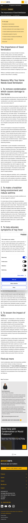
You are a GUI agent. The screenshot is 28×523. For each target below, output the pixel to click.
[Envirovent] (5, 2)
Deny (14, 287)
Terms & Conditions (4, 517)
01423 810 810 (7, 502)
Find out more (4, 41)
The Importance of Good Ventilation (15, 5)
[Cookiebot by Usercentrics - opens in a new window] (20, 235)
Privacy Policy (3, 515)
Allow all (14, 279)
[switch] (24, 261)
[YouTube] (6, 506)
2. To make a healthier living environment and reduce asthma (13, 31)
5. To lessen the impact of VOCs (7, 39)
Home (2, 5)
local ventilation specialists (18, 365)
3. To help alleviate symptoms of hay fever (9, 34)
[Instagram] (13, 506)
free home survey (5, 365)
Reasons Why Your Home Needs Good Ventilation (10, 26)
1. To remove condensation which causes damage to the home (13, 29)
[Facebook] (9, 506)
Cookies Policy (3, 519)
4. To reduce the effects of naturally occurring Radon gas (12, 36)
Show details (20, 275)
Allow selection (14, 283)
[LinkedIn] (2, 506)
